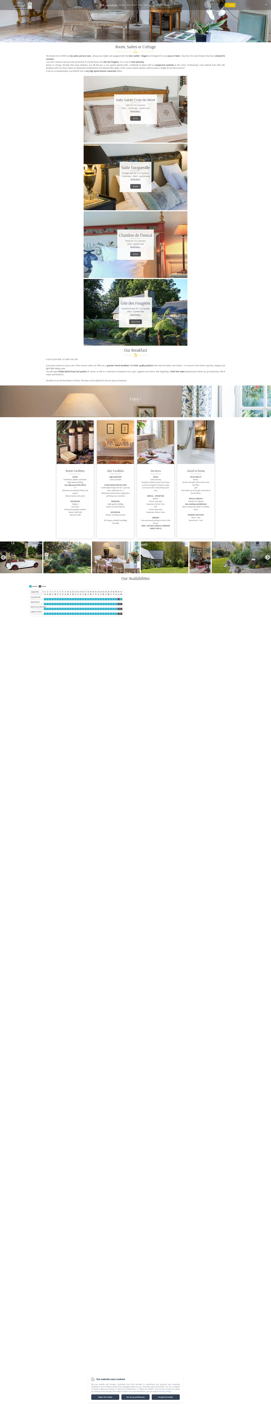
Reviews (122, 5)
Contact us (167, 5)
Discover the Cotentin (134, 5)
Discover (135, 321)
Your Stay (147, 5)
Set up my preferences (135, 1397)
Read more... (135, 111)
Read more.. (136, 179)
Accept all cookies (165, 1397)
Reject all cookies (105, 1397)
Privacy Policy (165, 1391)
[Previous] (3, 557)
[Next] (267, 557)
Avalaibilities (157, 5)
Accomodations (111, 5)
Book (231, 5)
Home (102, 5)
